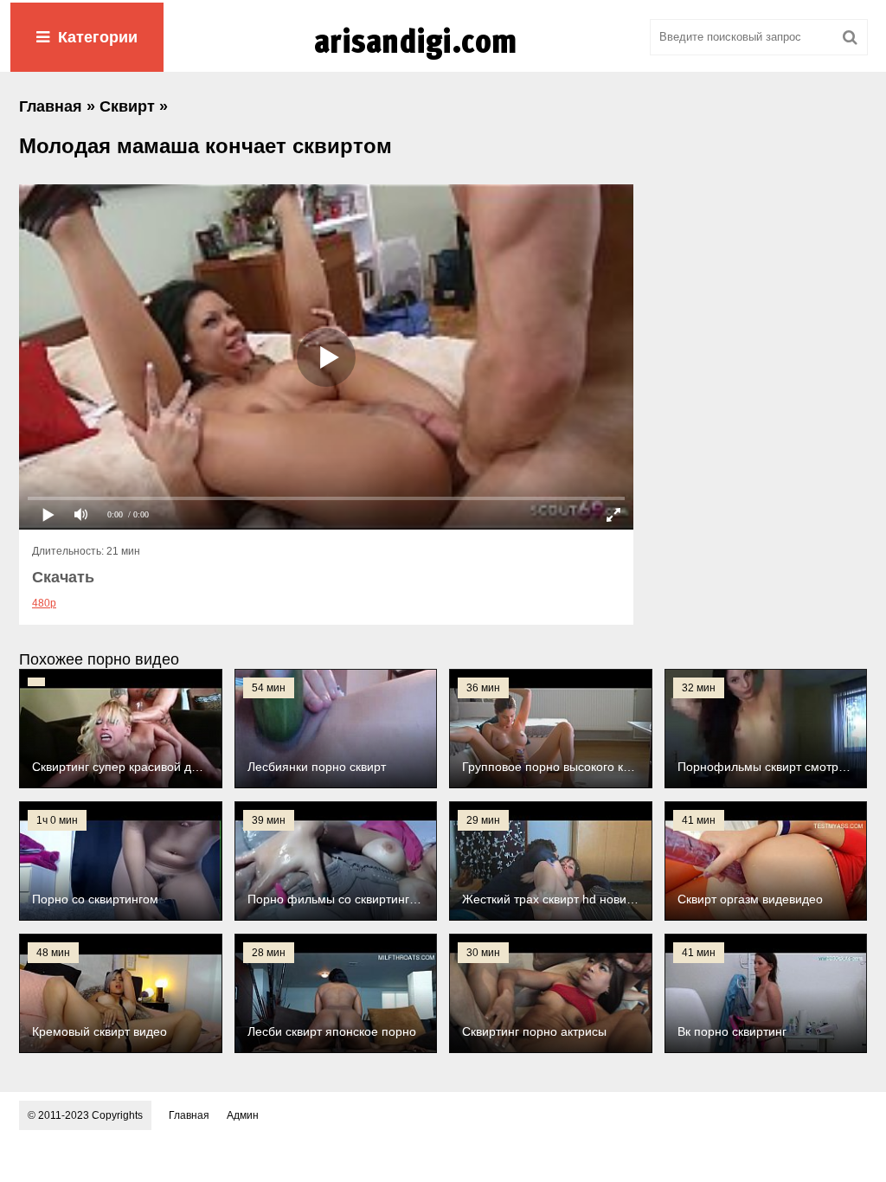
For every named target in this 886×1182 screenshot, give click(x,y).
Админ (243, 1115)
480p (44, 603)
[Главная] (443, 59)
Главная (189, 1115)
